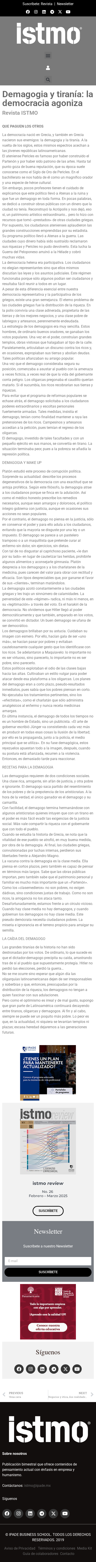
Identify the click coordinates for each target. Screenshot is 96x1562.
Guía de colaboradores (40, 1554)
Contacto (67, 1554)
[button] (48, 55)
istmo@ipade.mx (37, 1485)
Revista (46, 4)
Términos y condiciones (56, 1548)
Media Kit (84, 1548)
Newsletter (65, 4)
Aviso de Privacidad (19, 1548)
